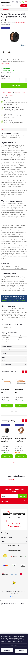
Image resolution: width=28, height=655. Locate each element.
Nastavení (14, 645)
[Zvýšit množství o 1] (26, 79)
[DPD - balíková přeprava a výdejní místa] (23, 574)
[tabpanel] (7, 392)
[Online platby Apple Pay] (23, 565)
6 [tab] (16, 411)
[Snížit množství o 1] (26, 81)
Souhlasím (21, 650)
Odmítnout (7, 650)
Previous (23, 372)
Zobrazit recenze (10, 479)
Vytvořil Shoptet (14, 596)
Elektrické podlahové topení (14, 550)
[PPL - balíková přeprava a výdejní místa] (14, 574)
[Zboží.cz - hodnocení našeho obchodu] (14, 556)
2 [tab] (11, 411)
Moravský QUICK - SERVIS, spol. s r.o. (15, 548)
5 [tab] (15, 411)
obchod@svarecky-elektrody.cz (15, 521)
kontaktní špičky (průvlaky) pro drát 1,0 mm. (14, 300)
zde (21, 641)
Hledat (24, 5)
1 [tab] (13, 462)
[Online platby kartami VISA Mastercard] (5, 565)
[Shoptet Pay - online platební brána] (23, 556)
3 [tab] (12, 411)
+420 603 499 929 (15, 523)
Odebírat (22, 496)
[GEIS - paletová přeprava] (14, 583)
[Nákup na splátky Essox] (5, 574)
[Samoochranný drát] (7, 430)
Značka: (7, 95)
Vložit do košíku (15, 85)
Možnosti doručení (7, 73)
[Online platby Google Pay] (14, 565)
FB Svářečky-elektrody (15, 526)
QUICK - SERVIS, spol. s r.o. (14, 546)
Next (26, 372)
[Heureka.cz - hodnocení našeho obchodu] (5, 556)
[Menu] (26, 2)
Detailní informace (5, 63)
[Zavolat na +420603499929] (17, 2)
